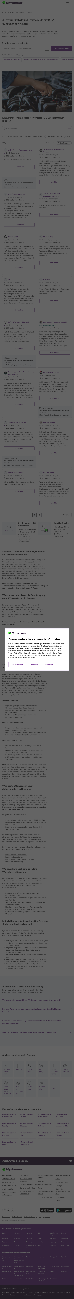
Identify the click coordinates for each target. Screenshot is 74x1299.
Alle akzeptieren (17, 664)
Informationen (32, 653)
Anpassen (49, 664)
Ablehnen (34, 664)
